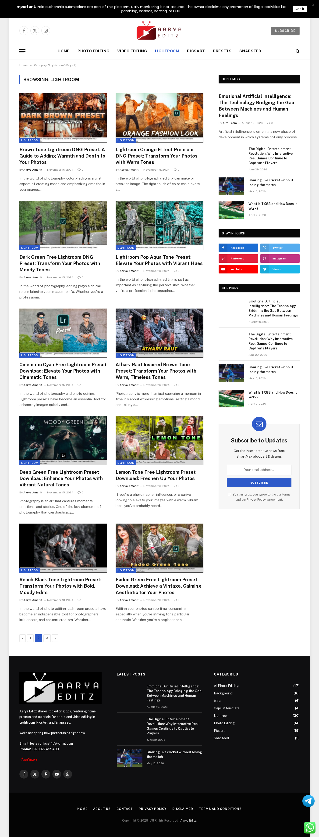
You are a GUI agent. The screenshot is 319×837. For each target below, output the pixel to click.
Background (223, 693)
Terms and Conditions (220, 809)
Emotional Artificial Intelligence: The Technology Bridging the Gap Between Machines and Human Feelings (256, 105)
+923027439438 (45, 749)
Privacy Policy (256, 499)
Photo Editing (93, 51)
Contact (125, 809)
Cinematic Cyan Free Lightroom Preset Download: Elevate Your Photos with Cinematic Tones (63, 371)
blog (217, 701)
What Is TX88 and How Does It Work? (272, 206)
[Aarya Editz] (159, 30)
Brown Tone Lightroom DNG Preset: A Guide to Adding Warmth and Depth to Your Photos (62, 156)
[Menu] (22, 51)
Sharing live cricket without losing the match (270, 182)
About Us (101, 809)
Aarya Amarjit (32, 169)
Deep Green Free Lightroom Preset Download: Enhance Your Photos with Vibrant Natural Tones (61, 478)
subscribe (285, 30)
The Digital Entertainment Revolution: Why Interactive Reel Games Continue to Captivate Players (270, 156)
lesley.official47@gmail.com (51, 743)
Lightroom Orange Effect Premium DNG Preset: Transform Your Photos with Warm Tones (157, 156)
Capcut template (227, 708)
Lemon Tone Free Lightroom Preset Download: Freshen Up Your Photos (156, 475)
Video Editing (132, 51)
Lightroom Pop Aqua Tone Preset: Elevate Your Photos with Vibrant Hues (159, 260)
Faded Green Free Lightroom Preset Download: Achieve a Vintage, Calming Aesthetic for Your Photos (158, 586)
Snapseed (250, 51)
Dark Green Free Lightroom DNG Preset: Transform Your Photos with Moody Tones (59, 263)
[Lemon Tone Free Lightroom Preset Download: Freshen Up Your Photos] (159, 441)
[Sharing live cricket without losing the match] (231, 186)
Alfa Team (230, 123)
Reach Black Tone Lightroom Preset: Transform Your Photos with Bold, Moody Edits (60, 586)
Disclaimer (182, 809)
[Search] (297, 51)
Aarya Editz (188, 820)
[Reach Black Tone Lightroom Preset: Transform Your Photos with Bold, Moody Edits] (63, 548)
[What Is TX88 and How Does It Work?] (231, 210)
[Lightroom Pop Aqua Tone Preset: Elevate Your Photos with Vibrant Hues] (159, 225)
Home (64, 51)
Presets (222, 51)
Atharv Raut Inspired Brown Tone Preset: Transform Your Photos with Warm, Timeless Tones (156, 371)
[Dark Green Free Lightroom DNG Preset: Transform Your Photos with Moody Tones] (63, 225)
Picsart (196, 51)
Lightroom (167, 51)
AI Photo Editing (226, 686)
